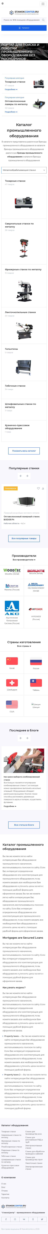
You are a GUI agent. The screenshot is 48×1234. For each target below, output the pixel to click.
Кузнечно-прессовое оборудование (17, 427)
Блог (3, 1187)
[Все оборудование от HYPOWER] (36, 609)
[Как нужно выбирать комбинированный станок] (24, 762)
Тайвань (36, 690)
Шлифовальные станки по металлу (20, 405)
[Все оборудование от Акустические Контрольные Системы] (11, 607)
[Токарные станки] (39, 84)
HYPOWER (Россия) (36, 618)
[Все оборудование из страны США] (12, 704)
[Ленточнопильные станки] (24, 331)
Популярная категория (14, 78)
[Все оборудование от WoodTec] (11, 571)
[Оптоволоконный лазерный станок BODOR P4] (24, 501)
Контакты (5, 1198)
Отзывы (4, 1191)
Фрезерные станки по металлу (23, 269)
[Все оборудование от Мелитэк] (11, 586)
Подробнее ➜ (11, 89)
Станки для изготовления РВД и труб (34, 1139)
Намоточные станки (33, 1163)
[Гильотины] (24, 368)
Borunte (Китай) (36, 573)
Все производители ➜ (24, 560)
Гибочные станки (15, 386)
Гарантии (5, 1194)
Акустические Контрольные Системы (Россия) (11, 620)
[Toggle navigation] (43, 4)
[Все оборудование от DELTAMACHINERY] (36, 584)
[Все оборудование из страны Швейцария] (12, 682)
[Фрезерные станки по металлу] (24, 291)
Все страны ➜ (24, 646)
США (12, 712)
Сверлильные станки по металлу (19, 225)
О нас (3, 1184)
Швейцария (12, 690)
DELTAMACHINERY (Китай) (36, 589)
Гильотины (11, 349)
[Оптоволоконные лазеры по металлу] (39, 105)
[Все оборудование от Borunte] (36, 570)
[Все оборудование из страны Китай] (12, 661)
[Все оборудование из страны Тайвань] (36, 683)
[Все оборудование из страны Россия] (36, 661)
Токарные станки (15, 82)
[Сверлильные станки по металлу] (24, 248)
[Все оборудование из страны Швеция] (36, 704)
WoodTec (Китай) (12, 574)
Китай (11, 668)
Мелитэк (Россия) (11, 590)
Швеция (36, 707)
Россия (36, 668)
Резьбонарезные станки (11, 1147)
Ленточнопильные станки (20, 312)
